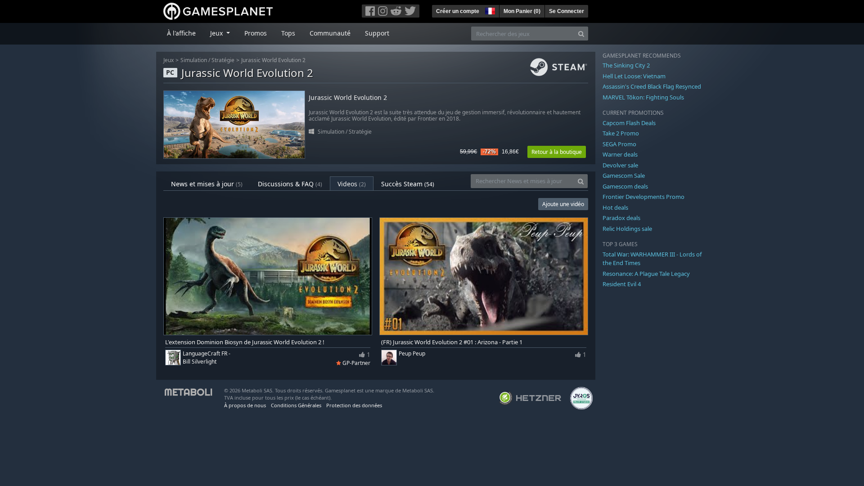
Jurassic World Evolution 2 (273, 60)
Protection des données (354, 405)
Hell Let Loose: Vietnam (634, 76)
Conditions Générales (296, 405)
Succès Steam (407, 184)
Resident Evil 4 (622, 284)
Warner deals (620, 154)
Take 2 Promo (621, 133)
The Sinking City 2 (626, 65)
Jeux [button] (217, 33)
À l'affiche (181, 33)
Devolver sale (620, 165)
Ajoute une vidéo (563, 204)
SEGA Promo (619, 144)
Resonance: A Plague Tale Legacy (646, 274)
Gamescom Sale (624, 175)
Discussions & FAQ (290, 184)
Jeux (168, 60)
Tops (288, 33)
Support (377, 33)
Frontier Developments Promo (643, 197)
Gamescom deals (625, 186)
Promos (255, 33)
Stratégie (223, 60)
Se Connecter (566, 11)
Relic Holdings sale (627, 229)
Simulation (193, 60)
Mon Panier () (522, 11)
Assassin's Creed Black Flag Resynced (652, 86)
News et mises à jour (207, 184)
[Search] (581, 33)
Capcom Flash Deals (629, 123)
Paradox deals (621, 218)
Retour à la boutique (556, 152)
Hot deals (615, 207)
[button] (489, 9)
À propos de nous (245, 405)
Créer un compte (457, 11)
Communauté (330, 33)
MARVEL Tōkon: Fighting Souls (643, 97)
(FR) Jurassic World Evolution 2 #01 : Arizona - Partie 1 (451, 342)
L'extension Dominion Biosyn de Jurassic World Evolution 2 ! (244, 342)
